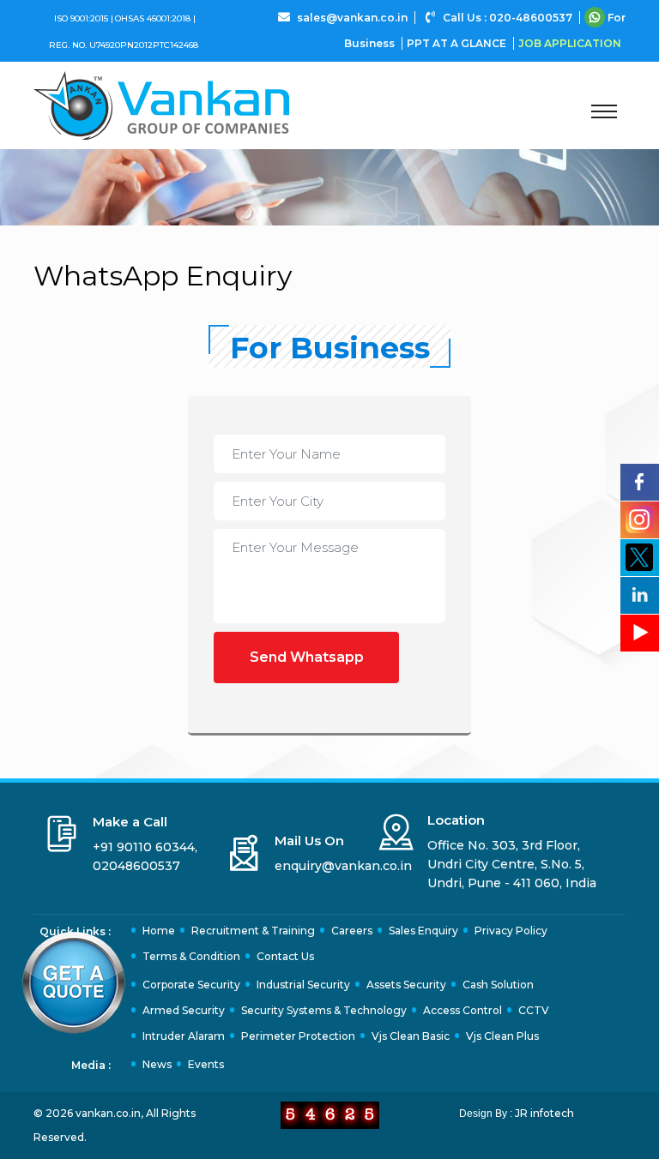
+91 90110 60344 (144, 847)
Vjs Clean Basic (411, 1036)
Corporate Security (191, 984)
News (157, 1064)
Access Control (462, 1010)
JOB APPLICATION (569, 43)
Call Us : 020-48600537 (507, 17)
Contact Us (285, 956)
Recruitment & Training (253, 930)
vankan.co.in (108, 1113)
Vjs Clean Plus (502, 1036)
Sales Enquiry (423, 930)
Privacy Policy (511, 930)
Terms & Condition (191, 956)
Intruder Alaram (183, 1036)
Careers (351, 930)
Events (206, 1064)
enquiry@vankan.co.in (343, 866)
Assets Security (406, 984)
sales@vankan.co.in (352, 17)
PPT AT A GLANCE (458, 43)
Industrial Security (303, 984)
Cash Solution (498, 984)
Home (158, 930)
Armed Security (183, 1010)
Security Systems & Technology (324, 1010)
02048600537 (136, 866)
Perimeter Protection (298, 1036)
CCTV (533, 1010)
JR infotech (544, 1113)
